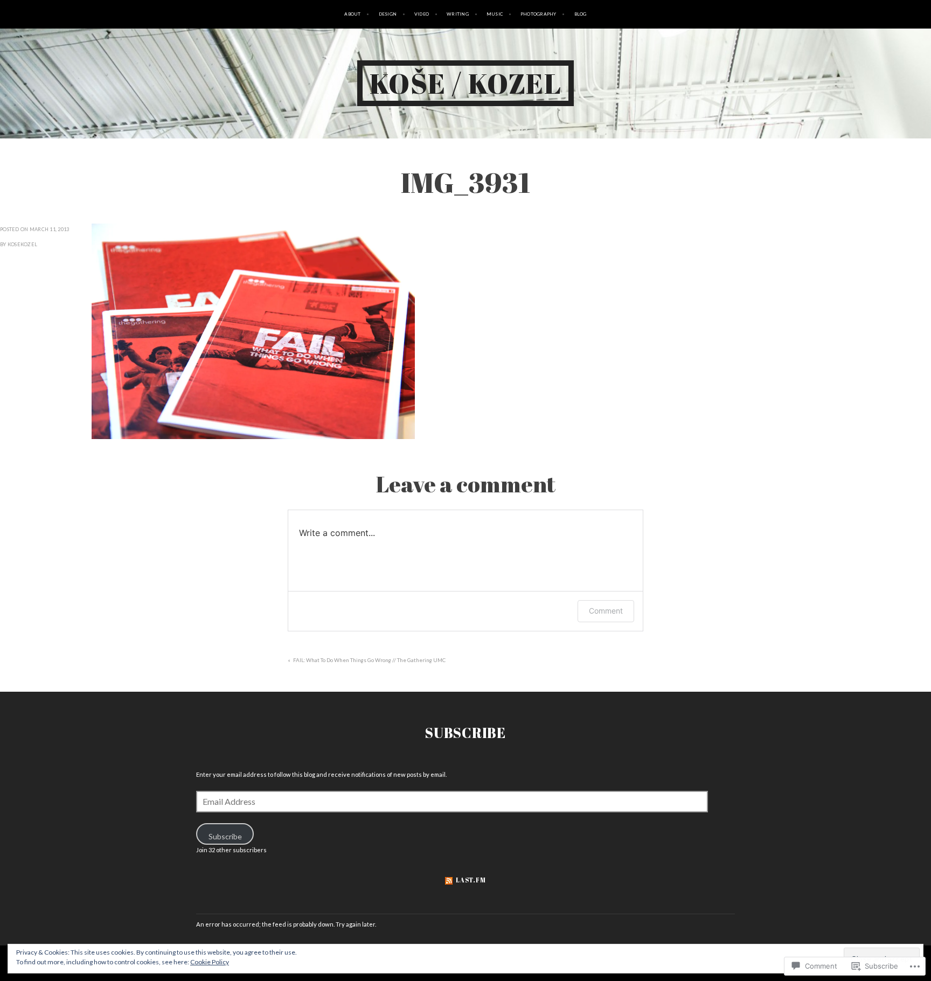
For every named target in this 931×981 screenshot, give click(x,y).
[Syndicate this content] (449, 880)
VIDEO (421, 14)
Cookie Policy (209, 962)
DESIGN (388, 14)
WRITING (458, 14)
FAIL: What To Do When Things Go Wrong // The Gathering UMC (369, 660)
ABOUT (352, 14)
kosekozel (22, 244)
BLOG (580, 14)
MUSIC (495, 14)
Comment (606, 610)
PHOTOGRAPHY (538, 14)
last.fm (470, 880)
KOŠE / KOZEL (466, 83)
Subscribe (465, 732)
